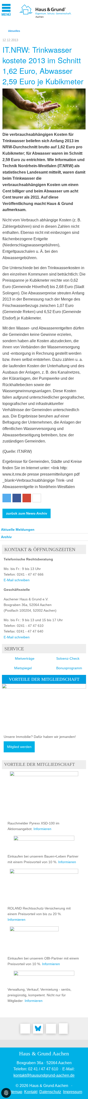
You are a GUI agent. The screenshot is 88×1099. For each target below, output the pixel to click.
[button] (6, 498)
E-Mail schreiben (17, 580)
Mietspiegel (23, 668)
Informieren (42, 829)
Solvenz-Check (67, 658)
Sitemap (15, 1092)
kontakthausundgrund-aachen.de (44, 1075)
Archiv (6, 537)
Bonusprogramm (69, 668)
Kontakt (30, 1092)
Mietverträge (24, 658)
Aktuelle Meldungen (17, 529)
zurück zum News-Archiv (26, 513)
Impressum (72, 1092)
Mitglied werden (19, 747)
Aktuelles (14, 30)
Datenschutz (50, 1092)
